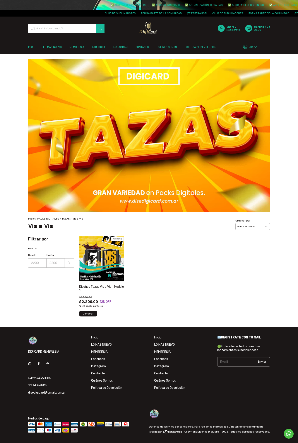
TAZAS (66, 218)
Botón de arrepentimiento (247, 426)
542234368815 (39, 378)
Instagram (120, 47)
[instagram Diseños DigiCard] (29, 364)
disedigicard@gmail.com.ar (47, 392)
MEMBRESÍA (77, 47)
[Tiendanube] (166, 432)
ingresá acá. (221, 426)
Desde (32, 255)
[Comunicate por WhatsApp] (289, 434)
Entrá (230, 26)
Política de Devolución (200, 47)
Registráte (233, 29)
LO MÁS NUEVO (52, 47)
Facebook (98, 47)
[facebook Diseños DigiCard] (38, 364)
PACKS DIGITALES (48, 218)
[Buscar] (100, 28)
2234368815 (37, 385)
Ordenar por (242, 220)
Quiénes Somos (167, 47)
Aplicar (69, 263)
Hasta (50, 255)
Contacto (142, 47)
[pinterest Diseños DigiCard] (47, 364)
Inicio (31, 47)
